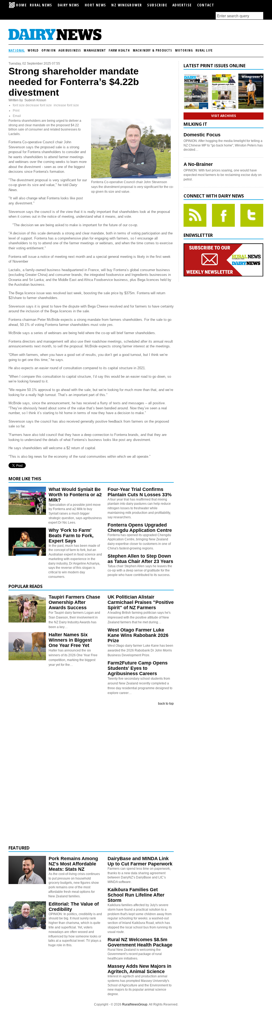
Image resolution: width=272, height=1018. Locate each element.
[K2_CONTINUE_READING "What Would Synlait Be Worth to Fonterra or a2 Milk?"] (27, 514)
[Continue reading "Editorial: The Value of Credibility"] (27, 915)
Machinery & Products (152, 50)
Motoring (184, 50)
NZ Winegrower (126, 4)
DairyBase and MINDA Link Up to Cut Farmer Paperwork (140, 861)
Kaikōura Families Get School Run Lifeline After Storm (136, 895)
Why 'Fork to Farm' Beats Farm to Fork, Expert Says (71, 536)
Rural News (41, 4)
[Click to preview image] (131, 177)
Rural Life (204, 50)
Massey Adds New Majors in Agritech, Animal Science (139, 969)
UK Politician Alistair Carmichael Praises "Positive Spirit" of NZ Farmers (141, 602)
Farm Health (119, 50)
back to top (166, 703)
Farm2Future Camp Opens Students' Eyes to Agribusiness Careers (138, 668)
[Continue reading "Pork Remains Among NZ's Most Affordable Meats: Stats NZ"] (27, 870)
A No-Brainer (198, 164)
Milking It (195, 124)
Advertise (182, 4)
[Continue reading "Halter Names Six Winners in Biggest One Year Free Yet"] (27, 646)
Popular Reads (25, 586)
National (16, 50)
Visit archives (223, 115)
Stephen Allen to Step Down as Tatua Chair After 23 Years (140, 558)
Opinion (48, 50)
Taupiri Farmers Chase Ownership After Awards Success (74, 602)
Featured (18, 848)
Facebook (223, 215)
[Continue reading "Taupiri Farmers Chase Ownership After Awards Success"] (27, 608)
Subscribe (157, 4)
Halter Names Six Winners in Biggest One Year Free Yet (70, 640)
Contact (205, 4)
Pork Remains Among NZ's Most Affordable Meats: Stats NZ (73, 864)
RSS (195, 215)
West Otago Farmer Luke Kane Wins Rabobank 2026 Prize (138, 635)
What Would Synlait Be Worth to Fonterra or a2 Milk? (75, 495)
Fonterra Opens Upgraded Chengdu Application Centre (140, 527)
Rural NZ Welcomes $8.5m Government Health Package (140, 942)
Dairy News (68, 4)
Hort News (95, 4)
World (33, 50)
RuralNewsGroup (134, 1004)
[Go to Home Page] (54, 39)
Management (95, 50)
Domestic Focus (202, 134)
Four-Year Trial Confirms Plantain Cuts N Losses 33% (140, 492)
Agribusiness (69, 50)
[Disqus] (91, 775)
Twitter (251, 215)
